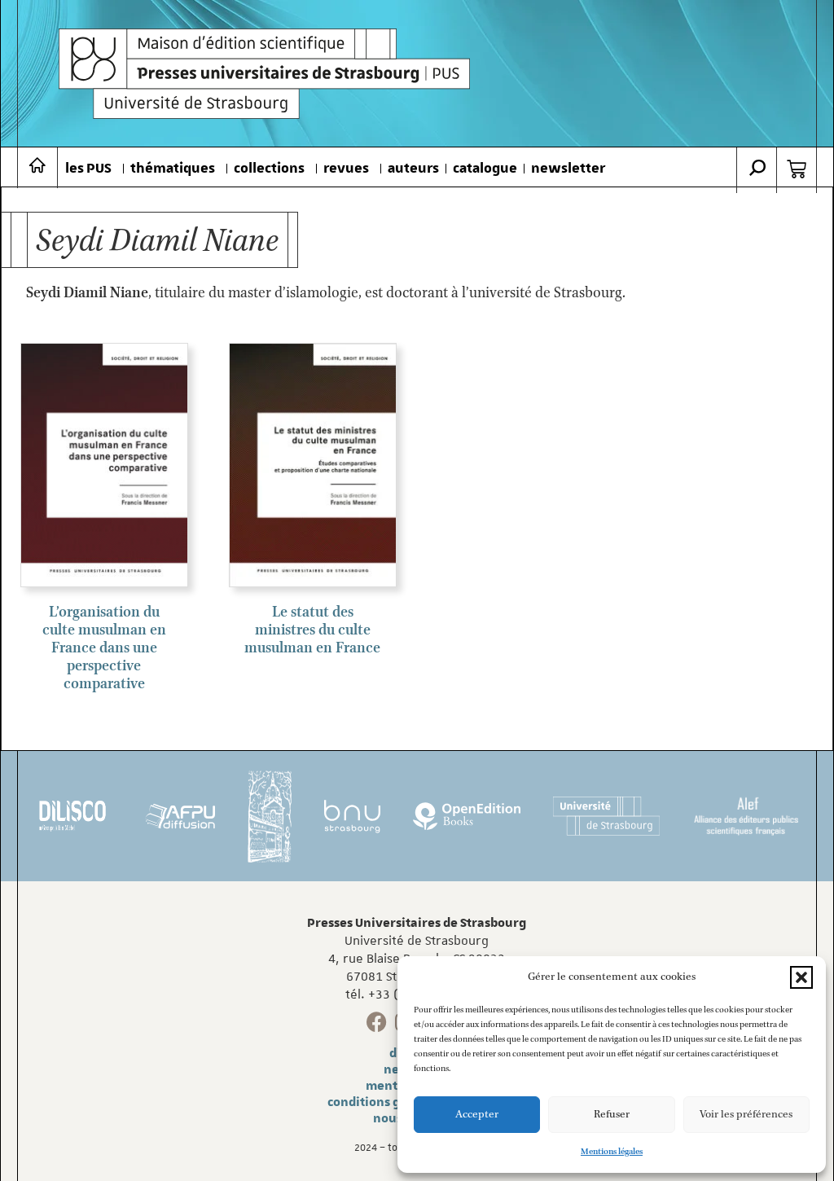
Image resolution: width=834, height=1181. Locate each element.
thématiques (172, 168)
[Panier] (796, 169)
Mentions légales (612, 1152)
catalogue (485, 168)
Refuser (612, 1115)
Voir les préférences (746, 1115)
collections (269, 168)
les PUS (88, 168)
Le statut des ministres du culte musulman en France (312, 630)
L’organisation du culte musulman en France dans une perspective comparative (104, 648)
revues (346, 168)
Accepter (476, 1115)
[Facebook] (377, 1022)
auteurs (413, 168)
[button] (801, 977)
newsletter (568, 168)
